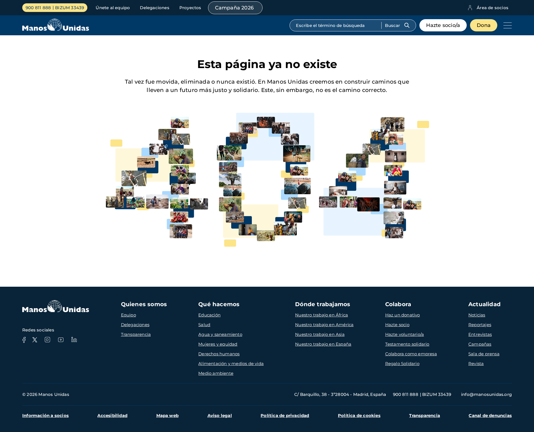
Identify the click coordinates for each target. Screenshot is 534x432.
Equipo (128, 315)
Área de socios (492, 7)
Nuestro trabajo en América (324, 324)
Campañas (479, 344)
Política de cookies (359, 415)
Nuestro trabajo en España (323, 344)
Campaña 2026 (234, 8)
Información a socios (45, 415)
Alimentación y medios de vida (231, 363)
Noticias (476, 315)
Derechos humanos (218, 353)
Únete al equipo (113, 7)
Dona (484, 25)
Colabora (398, 304)
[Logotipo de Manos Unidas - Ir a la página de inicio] (55, 29)
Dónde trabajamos (322, 304)
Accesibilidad (112, 415)
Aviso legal (219, 415)
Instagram (47, 339)
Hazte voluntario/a (404, 334)
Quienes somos (144, 304)
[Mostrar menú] (506, 25)
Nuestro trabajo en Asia (320, 334)
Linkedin (74, 339)
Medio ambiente (215, 373)
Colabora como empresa (411, 353)
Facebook (24, 340)
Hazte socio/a (443, 25)
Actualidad (484, 304)
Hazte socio (397, 324)
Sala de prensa (484, 353)
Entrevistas (480, 334)
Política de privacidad (285, 415)
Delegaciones (154, 7)
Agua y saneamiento (220, 334)
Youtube (60, 339)
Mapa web (167, 415)
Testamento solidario (407, 344)
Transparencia (136, 334)
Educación (209, 315)
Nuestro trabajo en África (321, 315)
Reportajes (479, 324)
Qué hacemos (218, 304)
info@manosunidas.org (486, 394)
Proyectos (190, 7)
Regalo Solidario (402, 363)
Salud (204, 324)
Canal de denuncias (490, 415)
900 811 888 (38, 7)
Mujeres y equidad (217, 344)
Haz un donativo (402, 315)
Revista (476, 363)
